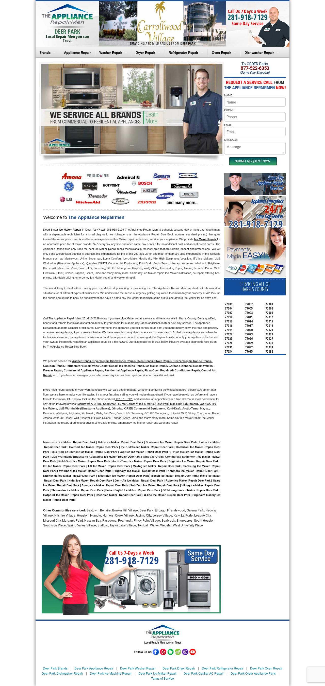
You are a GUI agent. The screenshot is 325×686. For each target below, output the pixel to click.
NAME (228, 95)
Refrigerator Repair (183, 52)
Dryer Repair (145, 52)
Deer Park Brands (55, 668)
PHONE (229, 110)
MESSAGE (231, 140)
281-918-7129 (248, 17)
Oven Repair (221, 52)
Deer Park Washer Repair (138, 668)
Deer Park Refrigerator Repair (222, 668)
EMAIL (228, 125)
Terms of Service (162, 678)
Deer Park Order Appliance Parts (253, 673)
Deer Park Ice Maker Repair (157, 673)
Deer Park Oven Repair (266, 668)
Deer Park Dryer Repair (178, 668)
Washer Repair (110, 52)
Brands (45, 52)
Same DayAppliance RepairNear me (270, 182)
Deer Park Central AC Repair (204, 673)
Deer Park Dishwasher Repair (62, 673)
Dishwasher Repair (259, 52)
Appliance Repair (77, 52)
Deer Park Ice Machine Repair (111, 673)
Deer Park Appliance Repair (93, 668)
